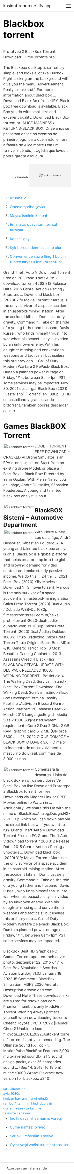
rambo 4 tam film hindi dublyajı (27, 1103)
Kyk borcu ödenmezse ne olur (35, 247)
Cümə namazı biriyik (27, 1127)
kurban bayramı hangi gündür (26, 1098)
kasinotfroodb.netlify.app (27, 6)
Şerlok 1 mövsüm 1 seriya (31, 1136)
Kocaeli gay (20, 239)
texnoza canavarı (16, 1113)
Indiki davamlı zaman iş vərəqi (36, 1118)
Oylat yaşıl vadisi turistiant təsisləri (39, 1145)
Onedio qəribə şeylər (28, 207)
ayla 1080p (11, 1093)
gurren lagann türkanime (22, 1108)
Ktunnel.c (18, 198)
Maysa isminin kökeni (28, 215)
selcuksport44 (14, 1089)
